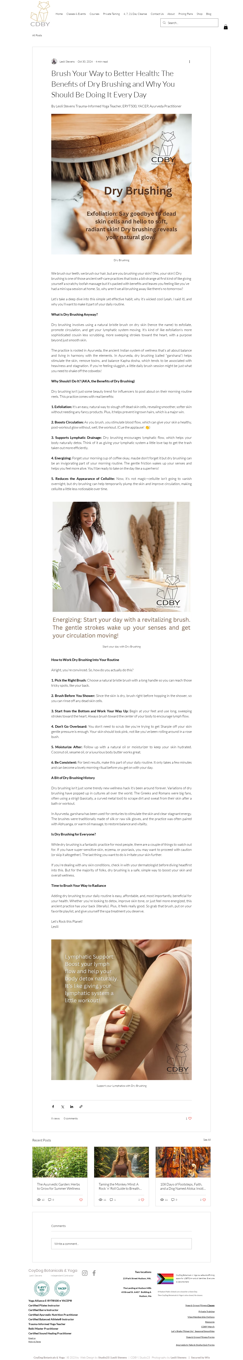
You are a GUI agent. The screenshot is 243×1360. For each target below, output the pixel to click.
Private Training (207, 1311)
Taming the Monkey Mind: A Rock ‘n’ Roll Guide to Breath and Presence (119, 1186)
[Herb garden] (59, 1162)
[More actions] (189, 61)
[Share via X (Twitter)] (62, 1106)
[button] (226, 26)
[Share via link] (81, 1106)
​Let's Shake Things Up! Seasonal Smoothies (193, 1331)
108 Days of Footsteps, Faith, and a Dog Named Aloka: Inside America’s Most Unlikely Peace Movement (182, 1186)
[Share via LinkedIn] (71, 1106)
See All (207, 1139)
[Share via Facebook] (53, 1106)
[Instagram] (84, 1273)
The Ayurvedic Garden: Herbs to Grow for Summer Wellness (58, 1186)
